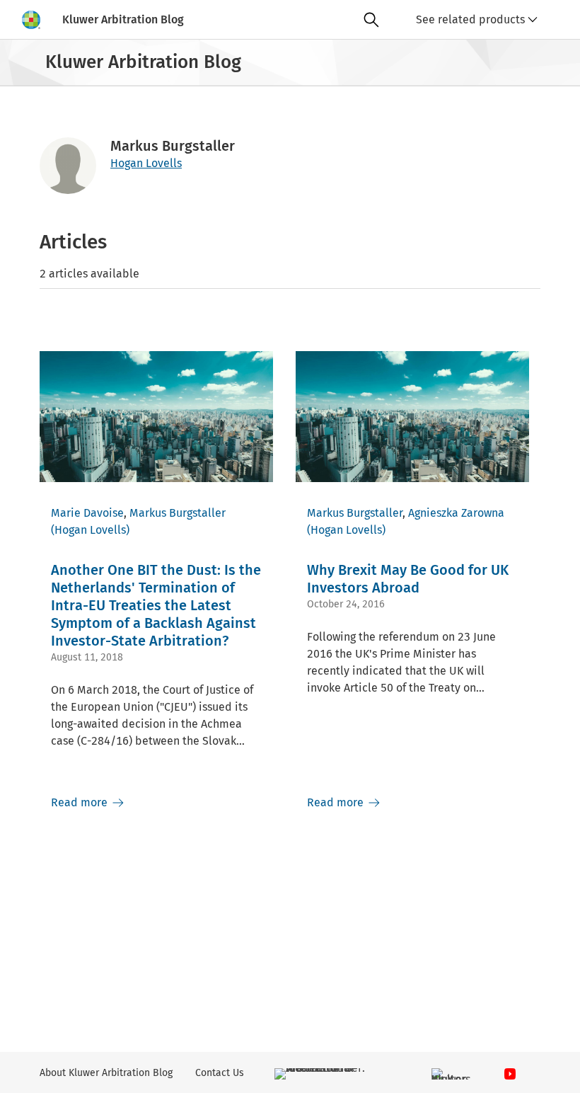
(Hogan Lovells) (90, 530)
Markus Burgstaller (177, 513)
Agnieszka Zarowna (456, 513)
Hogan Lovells (146, 163)
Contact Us (219, 1073)
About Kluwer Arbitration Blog (106, 1073)
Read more (80, 802)
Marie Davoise (87, 513)
